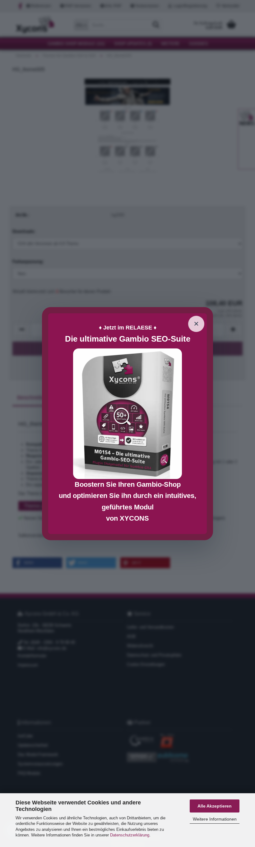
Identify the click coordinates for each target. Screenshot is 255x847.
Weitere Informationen (215, 819)
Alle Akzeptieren (214, 805)
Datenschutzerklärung (129, 835)
